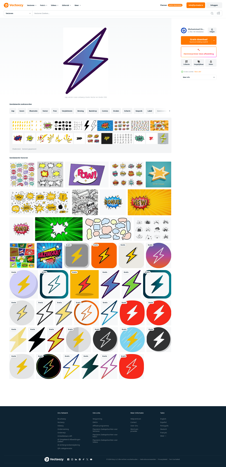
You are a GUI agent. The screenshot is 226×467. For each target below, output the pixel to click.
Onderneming (63, 429)
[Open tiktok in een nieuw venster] (83, 459)
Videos (53, 5)
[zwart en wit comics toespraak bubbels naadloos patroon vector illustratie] (85, 202)
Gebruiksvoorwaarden (148, 459)
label (150, 111)
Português (164, 426)
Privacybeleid (162, 459)
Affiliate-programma (101, 426)
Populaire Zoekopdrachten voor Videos (105, 441)
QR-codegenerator (65, 448)
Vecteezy (61, 422)
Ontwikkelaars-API (65, 436)
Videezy (61, 426)
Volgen (212, 32)
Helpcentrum (135, 419)
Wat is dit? (197, 72)
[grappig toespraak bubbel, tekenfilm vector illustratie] (59, 229)
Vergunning (97, 419)
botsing (80, 111)
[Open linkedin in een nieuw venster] (76, 459)
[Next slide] (167, 111)
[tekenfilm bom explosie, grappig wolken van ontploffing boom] (152, 229)
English (163, 419)
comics (105, 111)
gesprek (139, 111)
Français (163, 432)
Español (163, 422)
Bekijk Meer (163, 138)
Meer (77, 5)
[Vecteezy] (13, 5)
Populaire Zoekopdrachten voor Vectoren (105, 430)
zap (12, 111)
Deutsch (163, 429)
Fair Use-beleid (174, 459)
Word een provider (134, 430)
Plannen (163, 5)
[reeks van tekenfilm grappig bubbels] (50, 174)
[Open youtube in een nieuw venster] (91, 459)
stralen (116, 111)
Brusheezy (62, 419)
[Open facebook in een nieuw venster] (68, 459)
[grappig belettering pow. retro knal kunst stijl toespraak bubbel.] (87, 174)
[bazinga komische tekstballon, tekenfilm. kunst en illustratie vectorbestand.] (49, 255)
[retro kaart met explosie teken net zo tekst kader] (158, 174)
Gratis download (199, 40)
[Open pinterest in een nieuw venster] (80, 459)
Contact (133, 422)
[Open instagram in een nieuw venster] (72, 459)
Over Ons (134, 426)
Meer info (186, 77)
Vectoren (30, 5)
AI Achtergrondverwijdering (69, 445)
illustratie (33, 111)
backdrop (93, 111)
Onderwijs (62, 432)
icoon (22, 111)
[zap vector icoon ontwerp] (76, 255)
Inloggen (214, 5)
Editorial (65, 5)
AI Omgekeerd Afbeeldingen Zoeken (69, 440)
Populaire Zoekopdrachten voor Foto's (105, 435)
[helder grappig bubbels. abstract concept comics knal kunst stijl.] (22, 255)
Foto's (42, 5)
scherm (127, 111)
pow (55, 111)
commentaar (162, 111)
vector (45, 111)
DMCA (95, 422)
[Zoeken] (212, 13)
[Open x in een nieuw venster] (87, 459)
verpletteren (67, 111)
